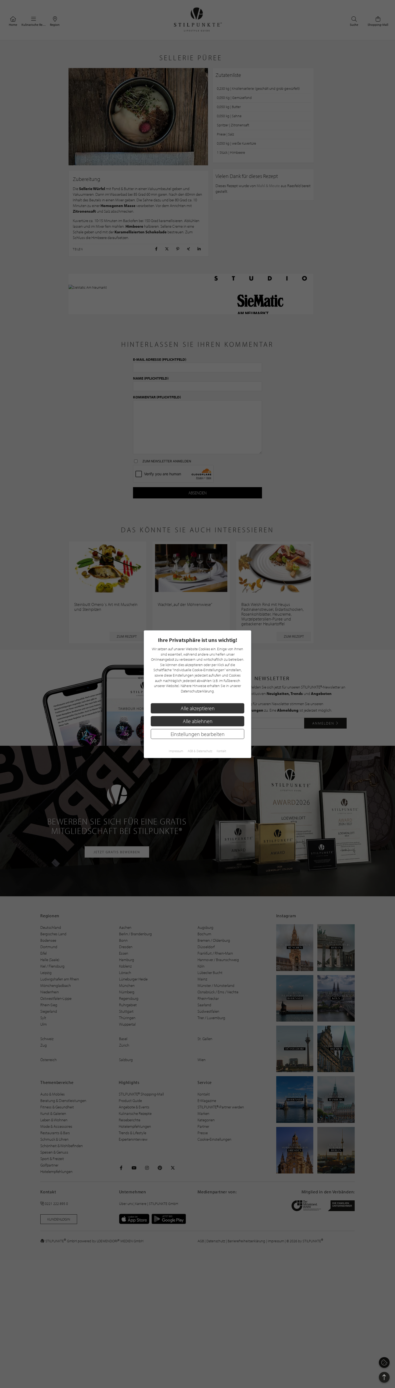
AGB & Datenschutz (200, 751)
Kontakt (221, 751)
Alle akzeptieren (198, 708)
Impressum (176, 751)
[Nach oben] (384, 1377)
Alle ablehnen (198, 721)
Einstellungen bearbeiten (198, 733)
